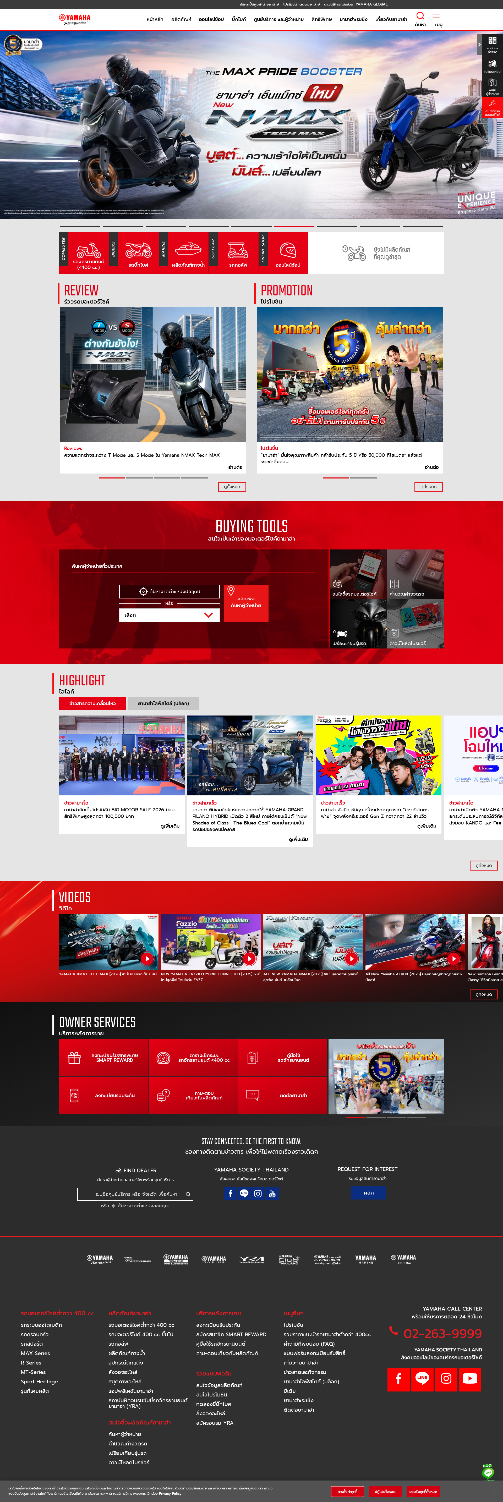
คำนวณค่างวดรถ (127, 1444)
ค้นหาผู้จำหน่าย (124, 1434)
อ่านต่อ (235, 467)
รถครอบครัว (35, 1334)
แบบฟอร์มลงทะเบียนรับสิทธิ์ (314, 1353)
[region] (251, 1491)
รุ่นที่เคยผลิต (35, 1391)
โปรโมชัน (293, 1325)
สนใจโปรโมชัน (211, 1395)
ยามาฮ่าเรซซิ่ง (299, 1400)
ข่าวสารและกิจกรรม (305, 1372)
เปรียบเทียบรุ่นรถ (127, 1453)
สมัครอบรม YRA (215, 1423)
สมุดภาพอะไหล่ (124, 1381)
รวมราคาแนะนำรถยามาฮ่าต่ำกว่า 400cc (327, 1334)
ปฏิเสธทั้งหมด (385, 1491)
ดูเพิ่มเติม (170, 826)
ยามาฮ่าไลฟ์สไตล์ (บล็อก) (311, 1381)
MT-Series (33, 1372)
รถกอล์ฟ (118, 1344)
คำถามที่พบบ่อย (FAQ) (309, 1344)
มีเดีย (290, 1391)
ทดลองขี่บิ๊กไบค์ (213, 1404)
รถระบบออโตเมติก (41, 1325)
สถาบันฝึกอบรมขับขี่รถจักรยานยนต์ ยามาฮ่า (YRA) (148, 1403)
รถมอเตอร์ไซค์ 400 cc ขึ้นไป (140, 1334)
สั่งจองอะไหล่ (122, 1372)
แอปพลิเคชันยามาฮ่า (130, 1391)
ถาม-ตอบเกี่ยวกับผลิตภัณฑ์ (227, 1353)
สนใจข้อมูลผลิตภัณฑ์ (219, 1385)
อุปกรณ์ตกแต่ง (125, 1363)
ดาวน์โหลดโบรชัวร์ (128, 1462)
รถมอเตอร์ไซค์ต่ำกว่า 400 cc (141, 1325)
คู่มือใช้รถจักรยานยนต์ (220, 1344)
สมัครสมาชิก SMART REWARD (231, 1334)
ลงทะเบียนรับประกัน (218, 1325)
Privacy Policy (170, 1493)
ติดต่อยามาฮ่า (299, 1410)
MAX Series (35, 1353)
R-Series (31, 1363)
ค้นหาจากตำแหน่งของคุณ (143, 1205)
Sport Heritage (39, 1381)
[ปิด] (494, 1490)
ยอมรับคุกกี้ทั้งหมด (423, 1491)
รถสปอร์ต (32, 1344)
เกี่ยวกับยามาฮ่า (301, 1363)
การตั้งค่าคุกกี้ (347, 1491)
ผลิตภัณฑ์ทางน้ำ (126, 1353)
